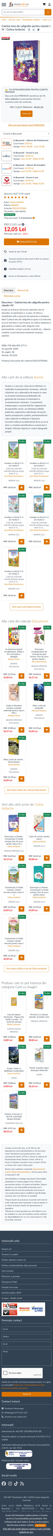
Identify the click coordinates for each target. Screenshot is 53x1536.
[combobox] (23, 12)
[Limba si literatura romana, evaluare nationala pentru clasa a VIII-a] (13, 692)
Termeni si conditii (10, 1255)
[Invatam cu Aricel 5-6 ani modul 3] (13, 504)
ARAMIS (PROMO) (39, 666)
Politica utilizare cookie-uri (14, 1260)
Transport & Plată (9, 1282)
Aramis (38, 377)
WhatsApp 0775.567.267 (16, 1413)
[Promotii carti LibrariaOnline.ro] (10, 1484)
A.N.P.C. (5, 1448)
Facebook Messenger (14, 1409)
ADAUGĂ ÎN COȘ (28, 242)
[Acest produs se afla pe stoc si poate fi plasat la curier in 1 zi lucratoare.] (34, 218)
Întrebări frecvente (10, 1287)
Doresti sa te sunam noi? (16, 1417)
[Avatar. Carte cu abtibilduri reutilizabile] (13, 1055)
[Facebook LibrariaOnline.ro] (4, 1484)
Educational (40, 621)
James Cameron (14, 1074)
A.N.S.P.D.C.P (42, 1437)
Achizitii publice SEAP (11, 1293)
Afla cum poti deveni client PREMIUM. (26, 125)
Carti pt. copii (14, 20)
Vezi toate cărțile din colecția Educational (26, 790)
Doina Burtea (13, 765)
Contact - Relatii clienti (12, 1298)
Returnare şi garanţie (11, 1276)
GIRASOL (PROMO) (39, 1021)
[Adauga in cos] (21, 487)
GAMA (14, 1078)
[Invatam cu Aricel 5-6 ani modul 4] (39, 450)
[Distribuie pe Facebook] (29, 30)
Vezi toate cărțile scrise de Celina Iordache (26, 969)
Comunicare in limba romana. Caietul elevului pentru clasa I (14, 941)
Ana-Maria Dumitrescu (13, 476)
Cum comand (7, 1271)
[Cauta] (48, 12)
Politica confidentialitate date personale (19, 1266)
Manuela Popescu (39, 711)
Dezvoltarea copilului (31, 20)
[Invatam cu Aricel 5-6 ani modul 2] (39, 504)
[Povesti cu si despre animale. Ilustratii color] (39, 1001)
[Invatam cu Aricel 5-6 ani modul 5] (13, 450)
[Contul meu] (49, 4)
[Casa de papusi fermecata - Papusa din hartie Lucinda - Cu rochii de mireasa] (13, 1001)
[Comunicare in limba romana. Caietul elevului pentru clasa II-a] (13, 874)
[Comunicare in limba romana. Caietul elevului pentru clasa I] (13, 925)
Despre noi (6, 1249)
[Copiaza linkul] (38, 30)
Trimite (26, 1394)
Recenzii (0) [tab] (23, 290)
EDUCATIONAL (19, 208)
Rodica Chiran (14, 659)
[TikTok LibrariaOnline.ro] (16, 1484)
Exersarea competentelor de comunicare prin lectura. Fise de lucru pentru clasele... (39, 654)
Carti (4, 20)
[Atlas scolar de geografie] (39, 692)
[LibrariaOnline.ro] (18, 4)
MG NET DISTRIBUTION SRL (29, 1431)
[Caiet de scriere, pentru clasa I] (39, 823)
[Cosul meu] (44, 4)
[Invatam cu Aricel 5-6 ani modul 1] (13, 558)
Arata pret (26, 114)
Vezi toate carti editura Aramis (26, 607)
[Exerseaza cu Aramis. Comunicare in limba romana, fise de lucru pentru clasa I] (39, 874)
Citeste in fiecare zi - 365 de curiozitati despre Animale (14, 1116)
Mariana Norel (14, 716)
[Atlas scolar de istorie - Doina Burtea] (13, 746)
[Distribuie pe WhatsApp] (34, 30)
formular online (22, 1461)
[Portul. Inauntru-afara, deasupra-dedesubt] (39, 1055)
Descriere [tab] (8, 290)
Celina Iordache (16, 29)
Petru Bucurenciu (39, 662)
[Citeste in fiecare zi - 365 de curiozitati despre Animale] (13, 1101)
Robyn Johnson (13, 1025)
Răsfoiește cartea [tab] (12, 296)
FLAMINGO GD (11, 1123)
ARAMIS (15, 205)
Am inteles (40, 1525)
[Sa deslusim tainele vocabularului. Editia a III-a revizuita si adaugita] (13, 636)
